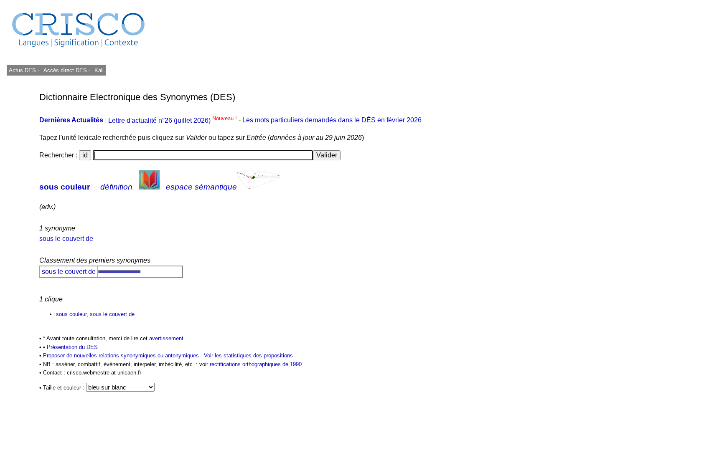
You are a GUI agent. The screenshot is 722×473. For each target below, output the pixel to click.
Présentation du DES (72, 347)
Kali (99, 70)
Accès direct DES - (66, 70)
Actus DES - (24, 70)
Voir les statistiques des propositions (248, 355)
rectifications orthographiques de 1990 (256, 364)
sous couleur (64, 186)
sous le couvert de (66, 238)
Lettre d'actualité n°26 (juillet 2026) (173, 120)
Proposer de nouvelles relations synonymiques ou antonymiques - (123, 355)
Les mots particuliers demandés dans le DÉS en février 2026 (332, 120)
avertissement (166, 338)
